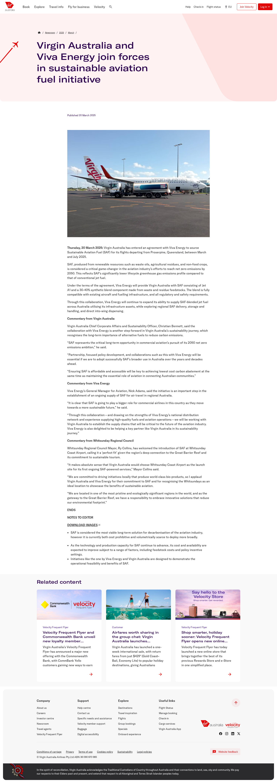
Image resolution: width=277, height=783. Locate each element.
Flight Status (166, 707)
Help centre (84, 707)
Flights (122, 718)
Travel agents (44, 728)
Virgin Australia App (170, 728)
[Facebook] (220, 733)
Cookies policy (105, 751)
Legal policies (144, 751)
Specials (123, 728)
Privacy (70, 751)
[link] (50, 32)
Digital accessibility (88, 734)
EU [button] (230, 6)
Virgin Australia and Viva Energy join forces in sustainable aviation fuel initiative (93, 62)
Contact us (83, 713)
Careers (41, 713)
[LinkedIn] (232, 733)
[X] (238, 733)
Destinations (125, 707)
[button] (26, 6)
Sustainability (124, 751)
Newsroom (43, 723)
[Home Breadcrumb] (39, 32)
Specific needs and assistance (94, 718)
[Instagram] (226, 733)
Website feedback (228, 751)
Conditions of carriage (49, 751)
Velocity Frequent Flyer (49, 734)
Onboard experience (129, 734)
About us (42, 707)
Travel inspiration (127, 713)
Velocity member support (91, 723)
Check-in (164, 718)
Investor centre (45, 718)
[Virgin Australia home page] (10, 6)
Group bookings (127, 723)
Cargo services (167, 723)
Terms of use (85, 751)
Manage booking (168, 713)
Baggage (82, 728)
